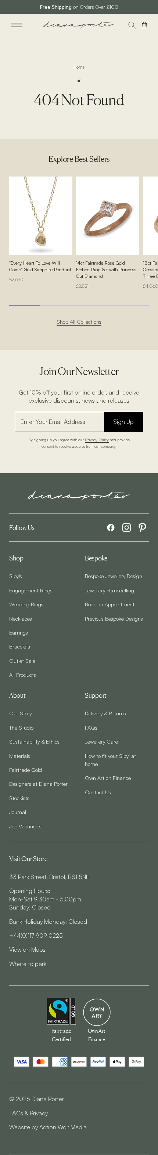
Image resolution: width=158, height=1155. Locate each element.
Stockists (19, 798)
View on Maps (27, 949)
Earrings (18, 632)
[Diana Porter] (79, 25)
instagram (126, 527)
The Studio (21, 727)
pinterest (142, 527)
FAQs (91, 727)
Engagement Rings (31, 590)
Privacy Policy (97, 439)
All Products (22, 674)
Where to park (27, 963)
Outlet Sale (22, 660)
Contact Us (98, 792)
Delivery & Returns (105, 713)
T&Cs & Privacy (28, 1113)
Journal (17, 812)
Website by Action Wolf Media (48, 1127)
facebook (110, 527)
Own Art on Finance (108, 777)
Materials (19, 755)
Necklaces (20, 618)
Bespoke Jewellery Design (113, 576)
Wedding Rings (26, 604)
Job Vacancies (25, 826)
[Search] (132, 25)
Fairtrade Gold (25, 769)
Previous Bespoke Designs (114, 618)
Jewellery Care (101, 741)
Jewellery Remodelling (109, 590)
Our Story (20, 713)
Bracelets (19, 646)
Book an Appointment (109, 604)
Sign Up (123, 421)
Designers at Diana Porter (38, 783)
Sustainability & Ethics (34, 741)
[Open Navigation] (16, 25)
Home (79, 67)
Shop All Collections (79, 321)
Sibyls (15, 576)
